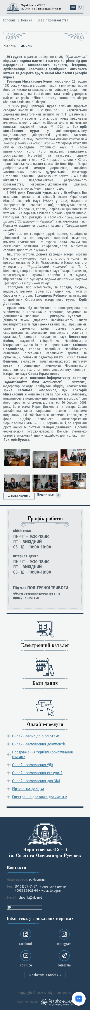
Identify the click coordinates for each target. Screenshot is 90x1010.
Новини (26, 20)
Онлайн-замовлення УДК (32, 765)
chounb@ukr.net (30, 897)
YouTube (26, 965)
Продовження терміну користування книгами (42, 754)
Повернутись (20, 496)
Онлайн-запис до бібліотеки (35, 736)
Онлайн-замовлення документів (39, 744)
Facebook (26, 944)
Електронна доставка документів (39, 797)
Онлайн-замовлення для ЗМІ (36, 781)
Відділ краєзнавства (53, 20)
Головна (9, 20)
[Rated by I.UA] (24, 907)
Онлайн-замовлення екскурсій (37, 773)
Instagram (64, 944)
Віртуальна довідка (28, 789)
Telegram (64, 965)
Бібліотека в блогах (44, 975)
